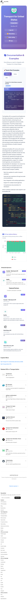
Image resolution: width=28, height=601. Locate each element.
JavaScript (8, 74)
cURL (7, 77)
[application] (14, 247)
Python (15, 74)
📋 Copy (6, 88)
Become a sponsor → (13, 486)
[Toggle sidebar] (2, 2)
